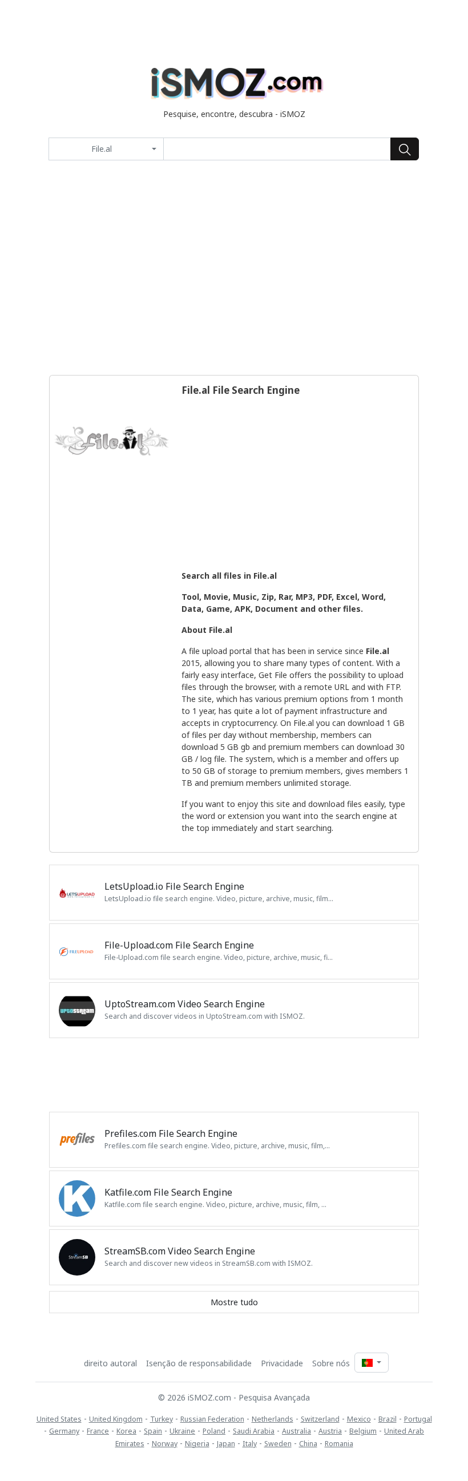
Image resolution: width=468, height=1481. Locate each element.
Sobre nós (331, 1363)
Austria (330, 1431)
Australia (296, 1431)
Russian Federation (212, 1419)
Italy (250, 1443)
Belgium (363, 1431)
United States (59, 1419)
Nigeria (197, 1443)
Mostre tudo (234, 1302)
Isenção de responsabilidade (199, 1363)
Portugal (418, 1419)
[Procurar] (404, 149)
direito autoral (110, 1363)
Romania (339, 1443)
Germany (64, 1431)
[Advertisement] (234, 268)
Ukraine (182, 1431)
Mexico (359, 1419)
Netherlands (272, 1419)
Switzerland (320, 1419)
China (308, 1443)
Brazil (387, 1419)
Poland (214, 1431)
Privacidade (282, 1363)
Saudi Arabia (254, 1431)
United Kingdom (116, 1419)
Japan (226, 1443)
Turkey (161, 1419)
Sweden (278, 1443)
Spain (153, 1431)
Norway (164, 1443)
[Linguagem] (371, 1363)
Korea (126, 1431)
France (98, 1431)
